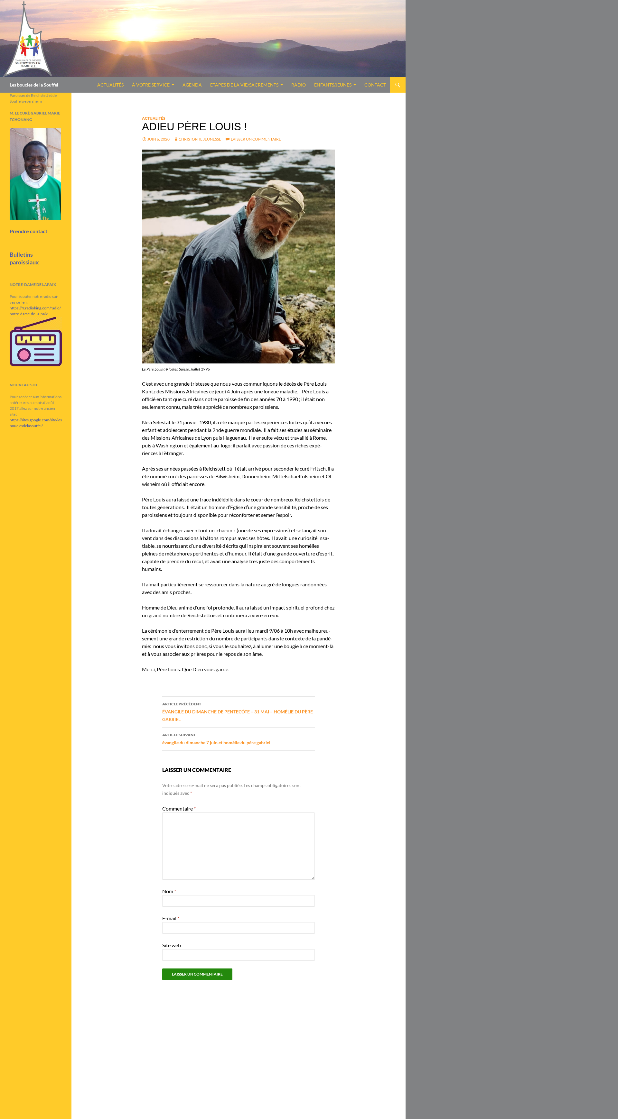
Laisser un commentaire (256, 139)
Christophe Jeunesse (200, 139)
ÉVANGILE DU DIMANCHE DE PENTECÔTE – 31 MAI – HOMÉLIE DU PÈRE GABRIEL (237, 712)
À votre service (151, 84)
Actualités (110, 84)
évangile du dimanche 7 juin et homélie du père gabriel (216, 738)
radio (298, 84)
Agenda (192, 84)
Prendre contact (28, 231)
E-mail (170, 918)
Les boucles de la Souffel (34, 84)
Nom (169, 891)
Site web (171, 945)
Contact (375, 84)
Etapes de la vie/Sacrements (244, 84)
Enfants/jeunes (332, 84)
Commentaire (179, 808)
